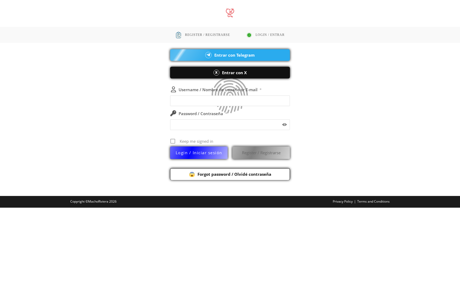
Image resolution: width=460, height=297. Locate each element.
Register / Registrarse (261, 152)
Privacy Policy (343, 201)
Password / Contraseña (203, 113)
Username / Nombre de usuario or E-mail (220, 89)
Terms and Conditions (373, 201)
